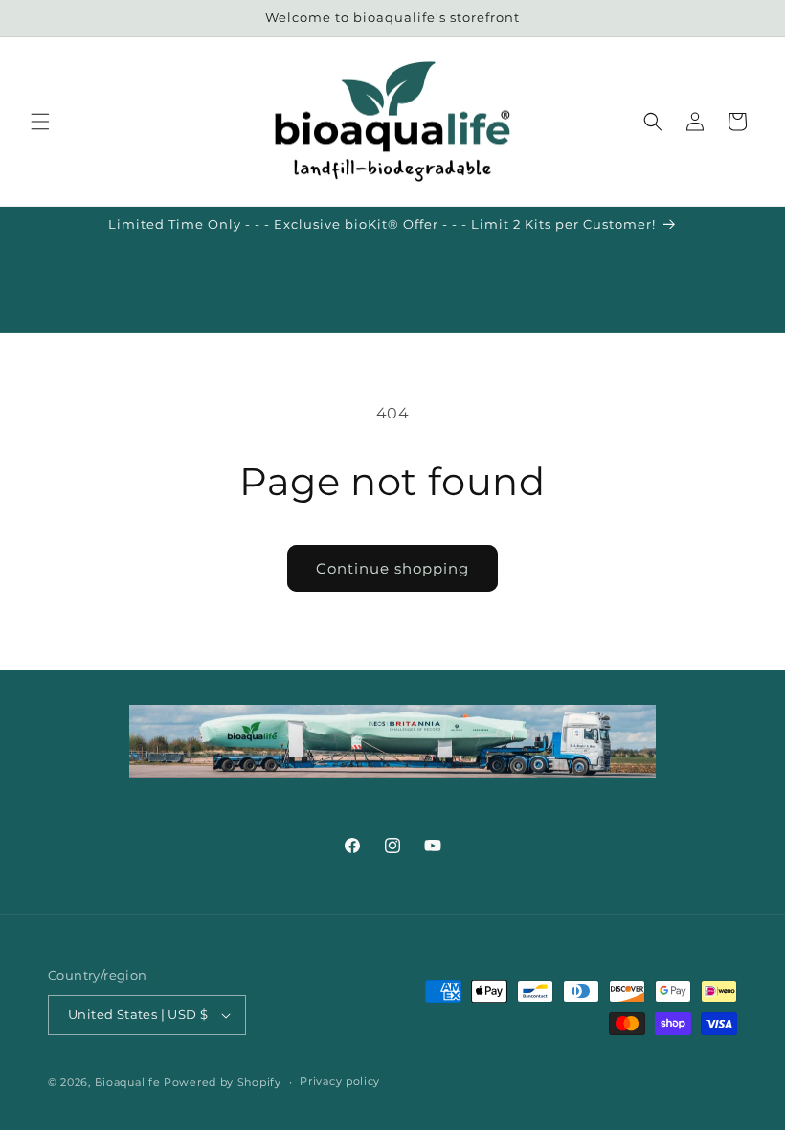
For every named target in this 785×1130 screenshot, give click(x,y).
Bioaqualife (128, 1082)
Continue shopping (392, 568)
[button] (40, 122)
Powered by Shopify (222, 1082)
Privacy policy (340, 1081)
